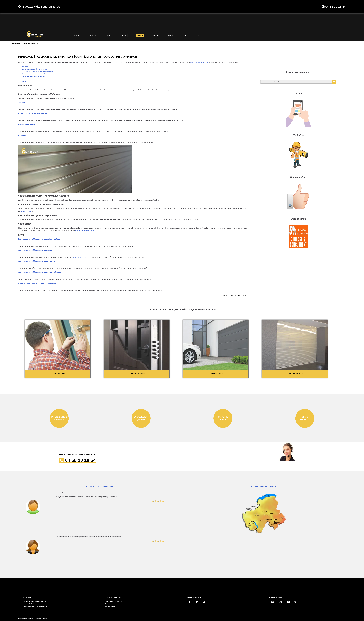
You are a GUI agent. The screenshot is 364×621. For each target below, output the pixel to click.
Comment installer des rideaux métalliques (36, 74)
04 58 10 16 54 (335, 6)
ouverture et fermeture (79, 257)
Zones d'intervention (40, 601)
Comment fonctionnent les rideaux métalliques (37, 71)
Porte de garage (34, 603)
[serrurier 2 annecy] (34, 34)
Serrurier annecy (28, 601)
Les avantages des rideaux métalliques (35, 69)
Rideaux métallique (28, 606)
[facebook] (190, 602)
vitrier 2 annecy (43, 618)
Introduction (26, 66)
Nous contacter (117, 601)
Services (25, 603)
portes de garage (26, 211)
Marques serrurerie (41, 606)
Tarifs (106, 603)
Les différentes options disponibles (33, 76)
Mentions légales (110, 606)
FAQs (24, 81)
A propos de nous (114, 603)
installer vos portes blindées (84, 230)
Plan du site (108, 601)
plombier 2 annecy (33, 618)
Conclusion (26, 79)
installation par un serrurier (199, 62)
